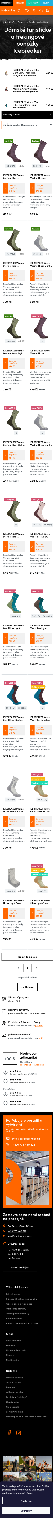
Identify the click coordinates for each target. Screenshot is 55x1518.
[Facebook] (9, 1433)
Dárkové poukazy (14, 1377)
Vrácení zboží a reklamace (19, 1303)
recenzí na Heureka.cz (32, 1064)
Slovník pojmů (13, 1401)
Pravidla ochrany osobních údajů (22, 1323)
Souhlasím (26, 1510)
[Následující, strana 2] (27, 968)
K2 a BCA (46, 3)
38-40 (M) (48, 616)
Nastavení (26, 1500)
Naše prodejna (13, 1340)
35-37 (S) (11, 166)
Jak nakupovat (13, 1294)
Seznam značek (14, 1382)
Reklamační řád (14, 1318)
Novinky (10, 1355)
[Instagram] (19, 1433)
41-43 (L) (48, 524)
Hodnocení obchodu (16, 1350)
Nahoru (29, 986)
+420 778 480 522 (23, 1144)
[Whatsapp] (28, 1433)
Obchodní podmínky (16, 1308)
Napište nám (12, 1360)
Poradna (10, 1387)
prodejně (39, 1025)
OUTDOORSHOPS (6, 3)
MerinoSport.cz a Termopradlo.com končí (26, 1416)
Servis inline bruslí (14, 1411)
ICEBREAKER (20, 3)
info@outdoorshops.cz (26, 1138)
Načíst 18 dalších (27, 956)
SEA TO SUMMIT (33, 3)
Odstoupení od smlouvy (17, 1313)
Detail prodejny (20, 1267)
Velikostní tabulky (14, 1392)
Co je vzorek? (12, 1406)
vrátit (41, 1038)
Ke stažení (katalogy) (16, 1397)
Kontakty (10, 1345)
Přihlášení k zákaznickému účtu (21, 1298)
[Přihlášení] (34, 11)
